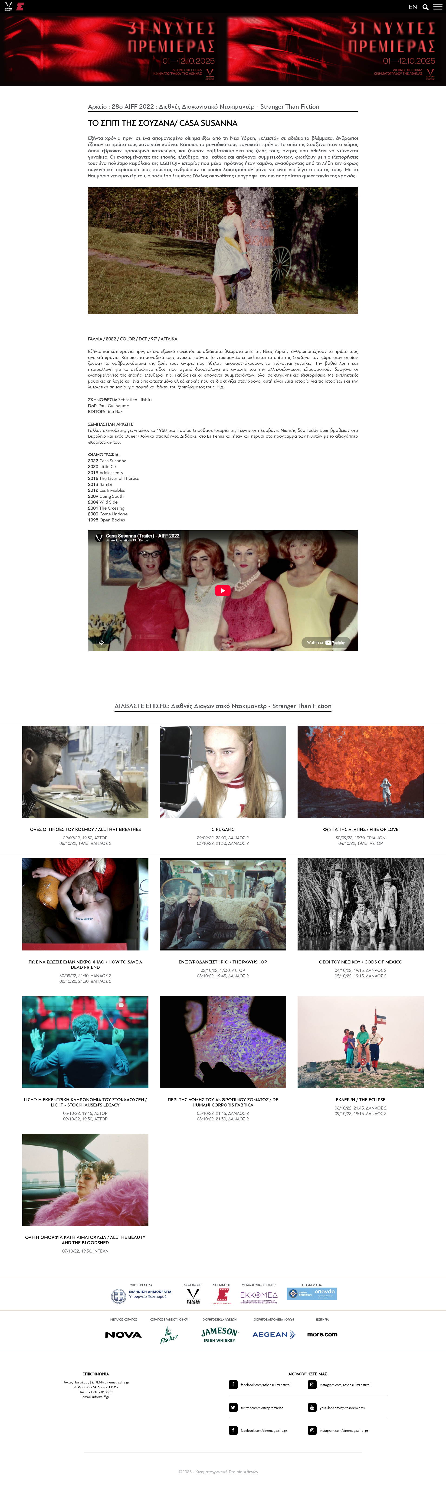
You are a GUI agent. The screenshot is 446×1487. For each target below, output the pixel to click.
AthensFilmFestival (265, 1385)
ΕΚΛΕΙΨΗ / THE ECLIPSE (360, 1100)
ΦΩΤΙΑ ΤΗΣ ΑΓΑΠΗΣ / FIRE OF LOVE (360, 829)
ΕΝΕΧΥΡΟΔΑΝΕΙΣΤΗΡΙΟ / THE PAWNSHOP (223, 962)
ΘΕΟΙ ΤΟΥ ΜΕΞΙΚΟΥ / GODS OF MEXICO (361, 962)
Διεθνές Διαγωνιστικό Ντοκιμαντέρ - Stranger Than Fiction (239, 107)
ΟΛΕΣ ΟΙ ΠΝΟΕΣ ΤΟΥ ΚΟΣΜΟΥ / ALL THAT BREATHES (85, 829)
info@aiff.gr (100, 1397)
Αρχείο (97, 107)
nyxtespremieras (262, 1408)
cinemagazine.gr (264, 1431)
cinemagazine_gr (344, 1431)
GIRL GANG (222, 829)
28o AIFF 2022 (133, 107)
